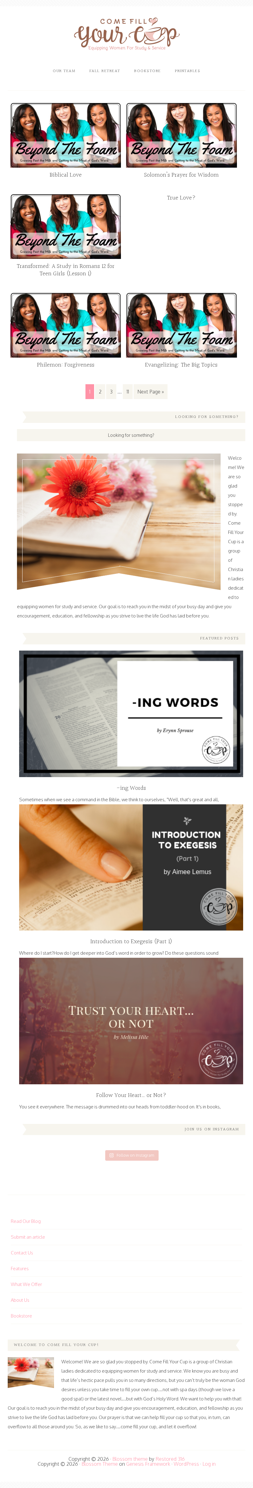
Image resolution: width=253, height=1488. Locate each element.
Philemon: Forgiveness (65, 365)
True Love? (181, 198)
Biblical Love (66, 175)
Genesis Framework (148, 1464)
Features (20, 1268)
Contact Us (22, 1253)
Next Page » (150, 392)
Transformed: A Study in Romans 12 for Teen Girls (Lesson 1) (65, 270)
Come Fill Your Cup (127, 35)
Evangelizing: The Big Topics (181, 365)
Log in (209, 1464)
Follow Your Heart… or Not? (131, 1095)
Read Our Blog (26, 1221)
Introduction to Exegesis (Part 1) (131, 942)
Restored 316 (170, 1459)
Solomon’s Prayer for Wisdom (181, 175)
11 (127, 392)
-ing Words (131, 788)
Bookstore (21, 1316)
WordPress (186, 1464)
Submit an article (28, 1237)
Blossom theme (130, 1459)
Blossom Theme (99, 1464)
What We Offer (26, 1284)
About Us (20, 1300)
